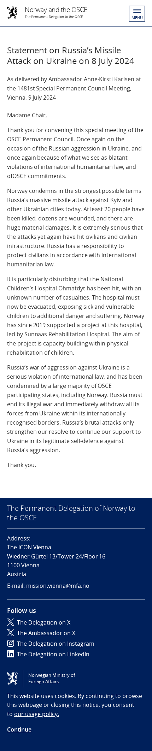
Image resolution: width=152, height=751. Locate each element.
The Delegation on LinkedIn (53, 654)
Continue (19, 729)
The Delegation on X (43, 622)
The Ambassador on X (46, 633)
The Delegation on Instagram (55, 643)
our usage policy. (36, 714)
